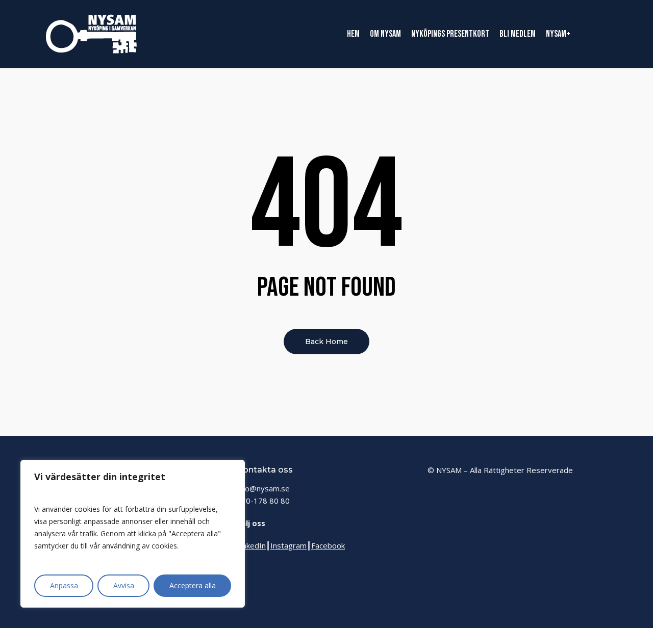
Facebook (328, 545)
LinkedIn (251, 545)
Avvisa (123, 585)
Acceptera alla (192, 585)
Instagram (288, 545)
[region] (132, 534)
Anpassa (64, 585)
